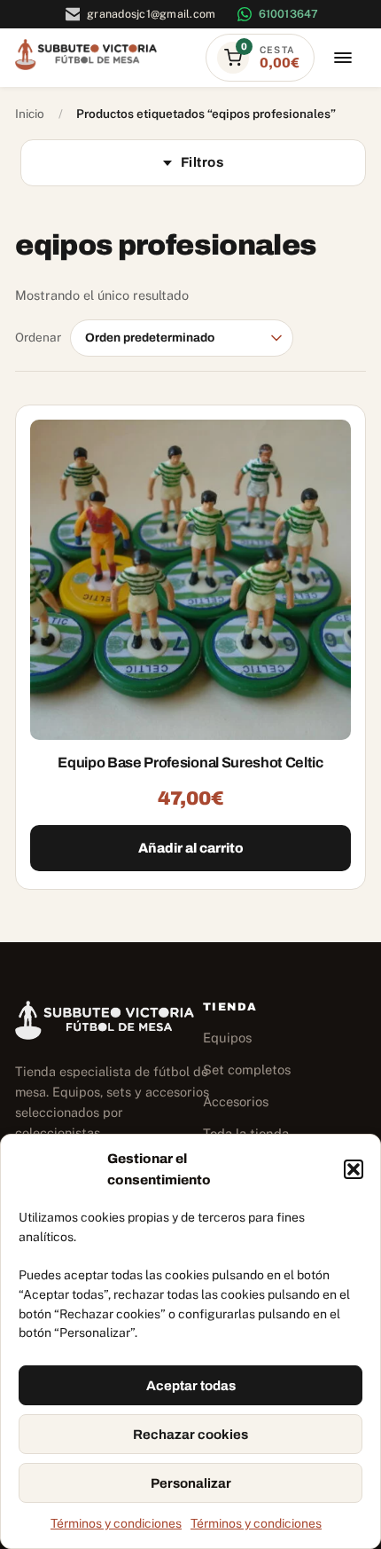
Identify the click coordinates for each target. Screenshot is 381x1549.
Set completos (247, 1069)
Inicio (29, 113)
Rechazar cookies (190, 1434)
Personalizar (191, 1483)
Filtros (202, 162)
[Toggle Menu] (343, 58)
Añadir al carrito (191, 848)
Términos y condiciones (116, 1523)
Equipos (227, 1037)
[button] (353, 1169)
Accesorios (235, 1101)
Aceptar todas (191, 1386)
